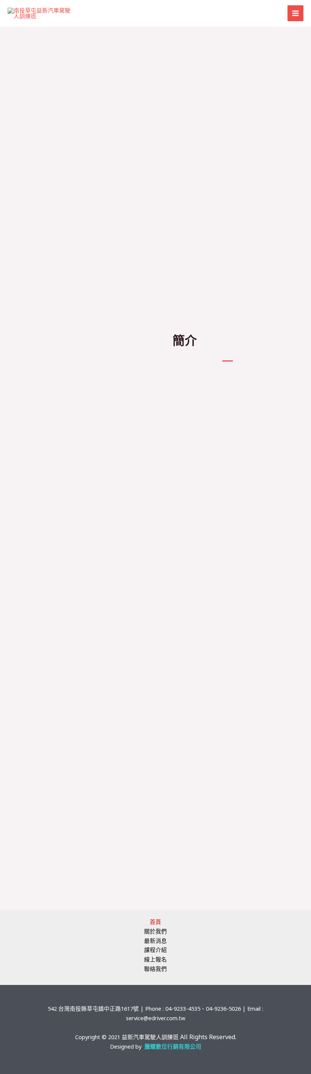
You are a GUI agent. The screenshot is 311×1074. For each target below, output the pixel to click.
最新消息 (155, 940)
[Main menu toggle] (295, 13)
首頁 (155, 921)
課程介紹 (155, 949)
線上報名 (155, 959)
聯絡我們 (155, 968)
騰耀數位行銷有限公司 (173, 1046)
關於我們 (155, 931)
